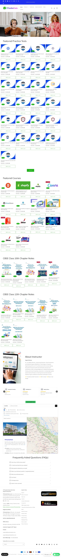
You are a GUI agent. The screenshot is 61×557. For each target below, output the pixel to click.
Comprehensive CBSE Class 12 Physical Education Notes (42, 316)
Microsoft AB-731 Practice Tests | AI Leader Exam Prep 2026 (52, 126)
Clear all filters (6, 415)
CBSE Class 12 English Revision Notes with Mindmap (6, 340)
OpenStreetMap (53, 453)
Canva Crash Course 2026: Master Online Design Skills (53, 191)
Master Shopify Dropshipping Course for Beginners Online (38, 191)
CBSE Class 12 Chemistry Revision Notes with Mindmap (18, 340)
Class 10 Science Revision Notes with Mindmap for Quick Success (6, 280)
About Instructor (25, 494)
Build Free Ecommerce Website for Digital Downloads (52, 209)
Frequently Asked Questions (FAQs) (28, 507)
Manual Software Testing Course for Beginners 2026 (22, 245)
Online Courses (24, 511)
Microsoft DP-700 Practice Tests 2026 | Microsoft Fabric (37, 143)
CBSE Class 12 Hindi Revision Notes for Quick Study (54, 316)
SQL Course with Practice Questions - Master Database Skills (7, 227)
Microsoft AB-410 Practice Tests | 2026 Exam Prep (7, 90)
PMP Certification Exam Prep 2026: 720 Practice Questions (52, 54)
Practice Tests (24, 513)
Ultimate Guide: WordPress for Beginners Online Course (23, 209)
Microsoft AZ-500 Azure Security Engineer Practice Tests (8, 108)
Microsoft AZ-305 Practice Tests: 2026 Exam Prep (37, 72)
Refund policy (25, 554)
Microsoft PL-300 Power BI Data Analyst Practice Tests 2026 (23, 72)
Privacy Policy (24, 515)
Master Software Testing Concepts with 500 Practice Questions (37, 227)
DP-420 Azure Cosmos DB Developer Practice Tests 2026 (7, 72)
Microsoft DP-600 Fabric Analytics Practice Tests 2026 (36, 90)
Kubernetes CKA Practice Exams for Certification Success (7, 54)
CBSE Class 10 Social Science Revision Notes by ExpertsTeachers (18, 280)
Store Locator (24, 521)
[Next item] (57, 391)
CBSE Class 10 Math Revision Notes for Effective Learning (30, 280)
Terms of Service (25, 523)
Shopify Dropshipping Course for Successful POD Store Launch (21, 191)
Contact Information (25, 501)
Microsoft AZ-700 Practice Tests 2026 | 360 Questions (8, 161)
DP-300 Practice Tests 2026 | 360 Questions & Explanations (51, 143)
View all (30, 170)
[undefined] (56, 406)
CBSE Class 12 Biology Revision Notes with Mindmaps (18, 314)
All (6, 409)
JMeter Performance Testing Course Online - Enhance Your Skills (22, 227)
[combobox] (32, 406)
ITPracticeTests (13, 409)
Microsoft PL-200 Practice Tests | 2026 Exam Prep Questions (22, 108)
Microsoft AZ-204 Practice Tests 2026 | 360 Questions (23, 143)
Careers (23, 498)
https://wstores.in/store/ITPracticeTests (11, 507)
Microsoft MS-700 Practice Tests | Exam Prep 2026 (52, 108)
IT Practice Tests (25, 413)
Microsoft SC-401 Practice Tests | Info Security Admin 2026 (22, 54)
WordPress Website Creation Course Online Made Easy (7, 209)
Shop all (30, 30)
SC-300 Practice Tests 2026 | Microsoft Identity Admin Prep (37, 54)
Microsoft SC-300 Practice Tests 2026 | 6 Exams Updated (22, 90)
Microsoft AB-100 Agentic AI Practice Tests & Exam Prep (22, 126)
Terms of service (31, 554)
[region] (15, 445)
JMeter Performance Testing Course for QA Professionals (7, 245)
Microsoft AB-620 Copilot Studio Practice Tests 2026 (53, 72)
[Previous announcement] (20, 2)
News (23, 509)
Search (23, 492)
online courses (22, 409)
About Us (23, 496)
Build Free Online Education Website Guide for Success (37, 209)
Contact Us (24, 503)
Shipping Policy (24, 519)
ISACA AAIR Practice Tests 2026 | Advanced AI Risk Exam (51, 90)
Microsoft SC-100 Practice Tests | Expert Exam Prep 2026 (8, 126)
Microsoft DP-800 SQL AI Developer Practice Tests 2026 (37, 126)
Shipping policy (37, 554)
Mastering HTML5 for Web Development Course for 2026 (8, 191)
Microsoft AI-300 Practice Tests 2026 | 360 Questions (8, 143)
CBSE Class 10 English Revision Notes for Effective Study (54, 278)
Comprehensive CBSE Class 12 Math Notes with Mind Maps (6, 316)
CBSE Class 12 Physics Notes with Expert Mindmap (30, 314)
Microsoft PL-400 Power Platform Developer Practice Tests (36, 108)
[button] (26, 7)
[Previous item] (4, 391)
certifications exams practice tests (12, 413)
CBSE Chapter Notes (25, 505)
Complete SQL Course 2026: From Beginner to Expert (51, 227)
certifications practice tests (11, 411)
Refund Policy (24, 517)
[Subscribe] (23, 544)
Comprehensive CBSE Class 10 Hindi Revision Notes (42, 280)
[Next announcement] (41, 2)
